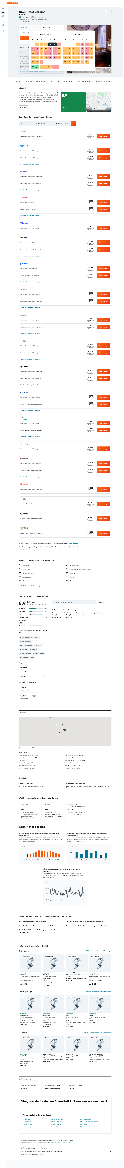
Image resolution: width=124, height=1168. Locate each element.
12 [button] (54, 49)
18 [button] (50, 53)
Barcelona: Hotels (70, 1164)
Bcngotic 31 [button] (69, 1054)
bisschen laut (38, 645)
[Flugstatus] (3, 25)
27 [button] (59, 57)
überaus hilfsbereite (38, 653)
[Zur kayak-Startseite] (12, 3)
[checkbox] (28, 688)
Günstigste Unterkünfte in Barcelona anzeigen (97, 991)
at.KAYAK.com (22, 1164)
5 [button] (54, 44)
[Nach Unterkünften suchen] (3, 12)
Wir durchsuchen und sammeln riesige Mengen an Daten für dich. (41, 1151)
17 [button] (46, 53)
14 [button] (33, 53)
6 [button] (69, 49)
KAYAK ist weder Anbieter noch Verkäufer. (34, 1148)
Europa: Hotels (36, 1164)
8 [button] (37, 49)
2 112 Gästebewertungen (36, 17)
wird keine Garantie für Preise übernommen (61, 1142)
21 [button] (33, 57)
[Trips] (3, 30)
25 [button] (50, 57)
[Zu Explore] (3, 21)
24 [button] (46, 57)
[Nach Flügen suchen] (3, 8)
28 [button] (33, 62)
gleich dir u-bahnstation (26, 645)
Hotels (29, 1164)
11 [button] (50, 49)
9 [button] (41, 49)
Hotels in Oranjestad (85, 1119)
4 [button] (50, 44)
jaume (32, 657)
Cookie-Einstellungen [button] (25, 550)
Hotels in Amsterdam (57, 1119)
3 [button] (86, 44)
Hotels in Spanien (47, 1164)
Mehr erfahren (73, 543)
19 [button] (54, 53)
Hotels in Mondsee (56, 1124)
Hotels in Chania (27, 1124)
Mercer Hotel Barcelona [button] (73, 973)
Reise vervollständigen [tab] (43, 1108)
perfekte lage (23, 649)
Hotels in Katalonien (58, 1164)
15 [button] (37, 53)
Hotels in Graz (84, 1124)
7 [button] (32, 49)
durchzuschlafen (24, 657)
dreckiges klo (33, 649)
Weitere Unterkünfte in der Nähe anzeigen (98, 951)
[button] (3, 3)
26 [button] (54, 57)
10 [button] (46, 49)
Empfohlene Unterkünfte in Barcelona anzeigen (97, 1032)
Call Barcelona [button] (24, 1015)
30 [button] (41, 62)
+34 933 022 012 (24, 22)
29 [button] (37, 62)
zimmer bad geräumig (26, 641)
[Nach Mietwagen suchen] (3, 16)
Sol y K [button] (91, 1015)
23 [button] (41, 57)
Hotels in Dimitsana (56, 1121)
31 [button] (87, 62)
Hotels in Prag (27, 1127)
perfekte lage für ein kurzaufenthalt (29, 637)
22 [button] (37, 57)
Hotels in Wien (55, 1127)
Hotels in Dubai (27, 1119)
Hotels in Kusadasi (85, 1127)
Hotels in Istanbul (27, 1121)
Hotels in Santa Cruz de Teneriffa (89, 1121)
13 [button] (59, 49)
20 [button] (59, 53)
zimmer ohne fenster (25, 653)
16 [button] (41, 53)
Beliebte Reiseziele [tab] (27, 1108)
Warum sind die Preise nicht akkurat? (32, 1154)
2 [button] (41, 44)
